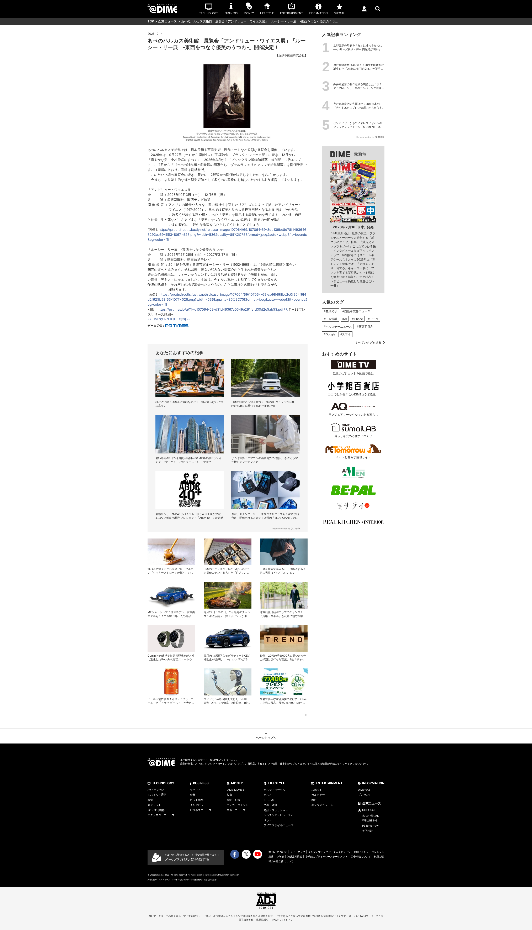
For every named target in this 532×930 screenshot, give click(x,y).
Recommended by (281, 528)
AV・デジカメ (156, 789)
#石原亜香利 (365, 326)
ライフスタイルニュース (278, 825)
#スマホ (345, 334)
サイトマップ (297, 851)
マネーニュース (236, 810)
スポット (316, 789)
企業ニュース (167, 21)
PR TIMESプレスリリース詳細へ (169, 319)
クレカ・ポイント (237, 804)
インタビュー (198, 804)
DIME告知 (364, 789)
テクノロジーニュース (161, 815)
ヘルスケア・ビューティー (280, 815)
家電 (150, 800)
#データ (373, 319)
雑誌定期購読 (294, 856)
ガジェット (154, 804)
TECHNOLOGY (163, 783)
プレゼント (364, 794)
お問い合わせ (361, 851)
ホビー (315, 800)
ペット (268, 820)
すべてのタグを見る (368, 342)
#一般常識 (330, 319)
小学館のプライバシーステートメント (326, 856)
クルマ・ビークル (274, 789)
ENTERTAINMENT (329, 783)
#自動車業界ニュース (356, 311)
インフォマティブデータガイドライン (329, 851)
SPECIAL (369, 810)
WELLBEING (369, 820)
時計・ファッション (276, 810)
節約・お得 (233, 800)
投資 (229, 794)
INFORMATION (373, 783)
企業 (192, 794)
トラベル (269, 800)
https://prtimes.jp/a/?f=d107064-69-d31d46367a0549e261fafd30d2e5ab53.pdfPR (223, 309)
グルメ (268, 794)
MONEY (237, 783)
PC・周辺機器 (156, 810)
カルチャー (318, 794)
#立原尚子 (330, 311)
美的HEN (367, 830)
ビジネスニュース (201, 810)
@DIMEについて (277, 851)
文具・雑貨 (270, 804)
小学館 (280, 856)
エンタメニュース (322, 804)
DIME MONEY (235, 789)
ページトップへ (266, 737)
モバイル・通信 (157, 794)
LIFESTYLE (276, 783)
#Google (329, 334)
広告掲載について (361, 856)
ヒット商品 (196, 800)
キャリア (195, 789)
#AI (344, 319)
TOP (151, 21)
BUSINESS (201, 783)
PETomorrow (370, 825)
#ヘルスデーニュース (338, 326)
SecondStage (370, 815)
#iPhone (357, 319)
